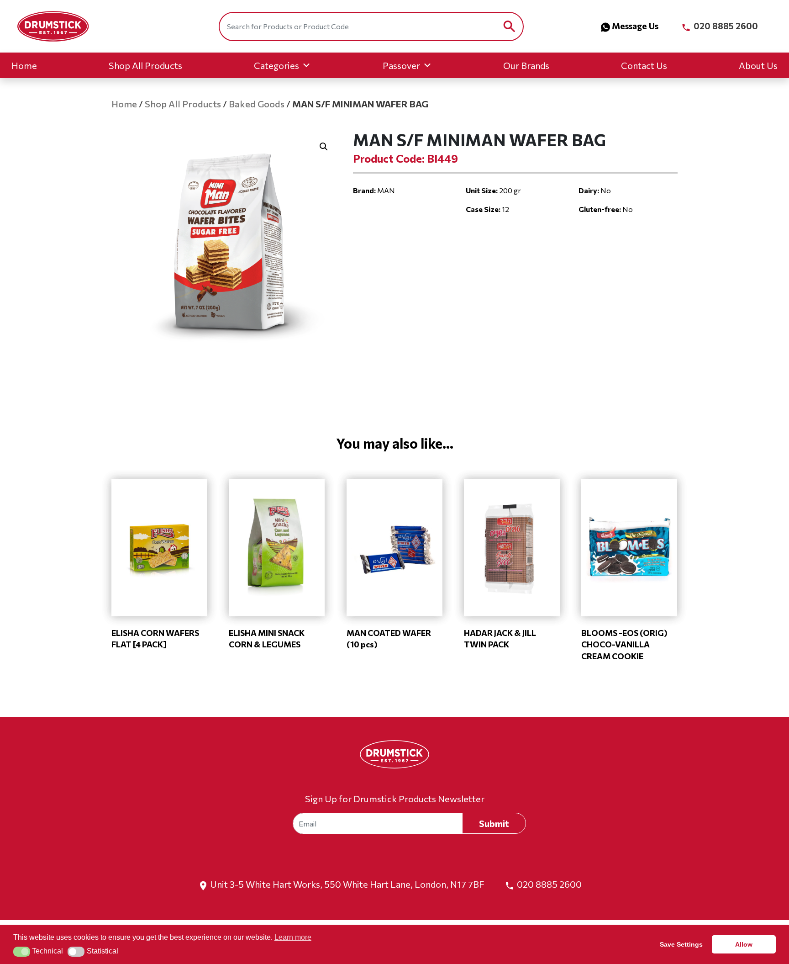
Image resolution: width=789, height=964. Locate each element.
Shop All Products (145, 65)
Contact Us (644, 65)
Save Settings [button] (681, 944)
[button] (324, 146)
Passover (401, 65)
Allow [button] (743, 944)
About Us (758, 65)
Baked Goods (256, 103)
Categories (276, 65)
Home (24, 65)
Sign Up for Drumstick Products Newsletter (394, 798)
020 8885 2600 (725, 26)
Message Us (635, 26)
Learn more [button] (292, 937)
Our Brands (526, 65)
